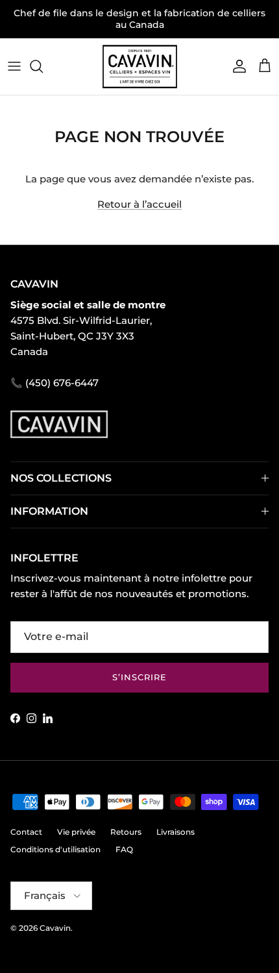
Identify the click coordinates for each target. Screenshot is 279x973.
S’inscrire (139, 677)
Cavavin (55, 928)
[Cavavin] (140, 66)
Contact (26, 832)
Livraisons (175, 832)
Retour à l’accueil (139, 204)
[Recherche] (43, 66)
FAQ (124, 849)
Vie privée (76, 832)
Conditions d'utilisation (55, 849)
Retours (125, 832)
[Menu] (14, 66)
